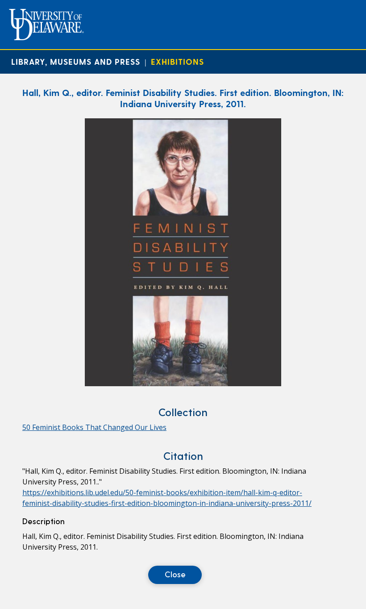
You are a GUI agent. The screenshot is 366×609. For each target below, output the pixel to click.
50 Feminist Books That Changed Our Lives (94, 427)
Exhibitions (177, 61)
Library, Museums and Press (75, 61)
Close (175, 574)
